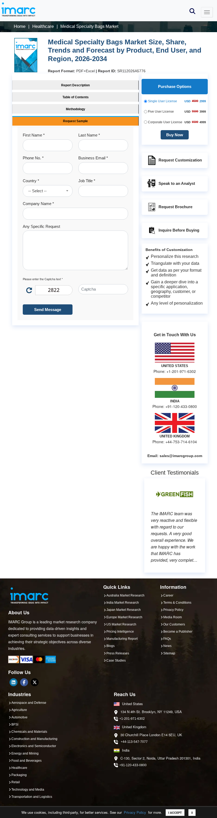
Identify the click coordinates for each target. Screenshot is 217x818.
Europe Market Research (124, 617)
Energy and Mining (25, 753)
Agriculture (19, 710)
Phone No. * (33, 158)
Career (168, 595)
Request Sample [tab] (75, 121)
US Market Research (121, 624)
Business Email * (93, 158)
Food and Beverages (26, 760)
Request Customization (180, 160)
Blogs (110, 646)
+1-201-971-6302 (132, 719)
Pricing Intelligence (120, 631)
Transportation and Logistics (31, 797)
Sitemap (169, 653)
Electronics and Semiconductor (33, 746)
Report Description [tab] (75, 85)
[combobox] (48, 191)
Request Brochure (175, 206)
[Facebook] (24, 682)
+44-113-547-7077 (134, 742)
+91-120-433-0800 (133, 765)
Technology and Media (27, 789)
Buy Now (174, 135)
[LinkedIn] (13, 682)
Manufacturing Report (122, 639)
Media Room (172, 617)
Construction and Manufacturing (34, 739)
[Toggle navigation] (207, 12)
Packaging (19, 775)
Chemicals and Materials (29, 732)
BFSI (14, 724)
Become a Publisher (177, 631)
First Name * (34, 135)
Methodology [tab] (75, 109)
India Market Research (122, 602)
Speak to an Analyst (177, 183)
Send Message (47, 309)
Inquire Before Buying (179, 230)
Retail (15, 782)
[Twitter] (35, 682)
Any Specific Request (41, 226)
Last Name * (89, 135)
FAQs (167, 639)
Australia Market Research (125, 595)
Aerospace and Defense (28, 703)
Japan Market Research (123, 610)
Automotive (19, 717)
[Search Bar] (192, 10)
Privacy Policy (135, 812)
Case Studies (116, 660)
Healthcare (19, 768)
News (167, 646)
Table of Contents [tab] (75, 97)
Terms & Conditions (177, 602)
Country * (31, 180)
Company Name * (38, 203)
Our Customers (174, 624)
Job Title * (86, 180)
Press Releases (117, 653)
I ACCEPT (175, 813)
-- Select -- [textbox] (37, 191)
